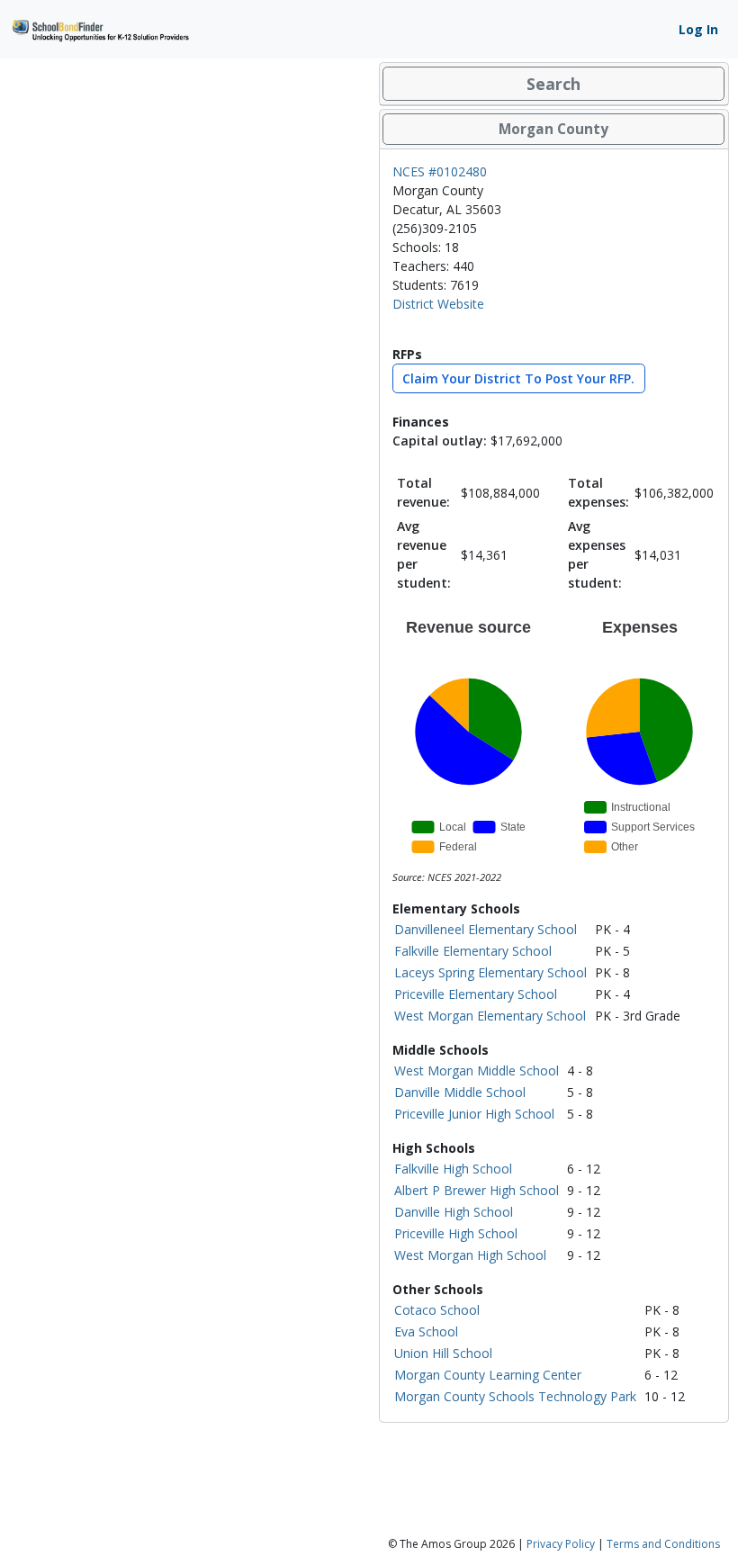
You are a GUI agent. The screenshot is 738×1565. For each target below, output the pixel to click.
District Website (438, 303)
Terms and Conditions (663, 1544)
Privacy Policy (560, 1544)
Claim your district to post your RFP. (518, 378)
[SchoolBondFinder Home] (100, 28)
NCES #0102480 (439, 171)
